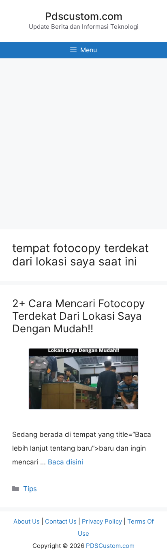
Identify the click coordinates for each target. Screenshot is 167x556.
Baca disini (65, 462)
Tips (30, 489)
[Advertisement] (83, 141)
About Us (26, 521)
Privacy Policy (102, 521)
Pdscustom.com (83, 16)
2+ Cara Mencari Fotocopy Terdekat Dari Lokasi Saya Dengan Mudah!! (78, 316)
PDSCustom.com (110, 546)
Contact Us (61, 521)
